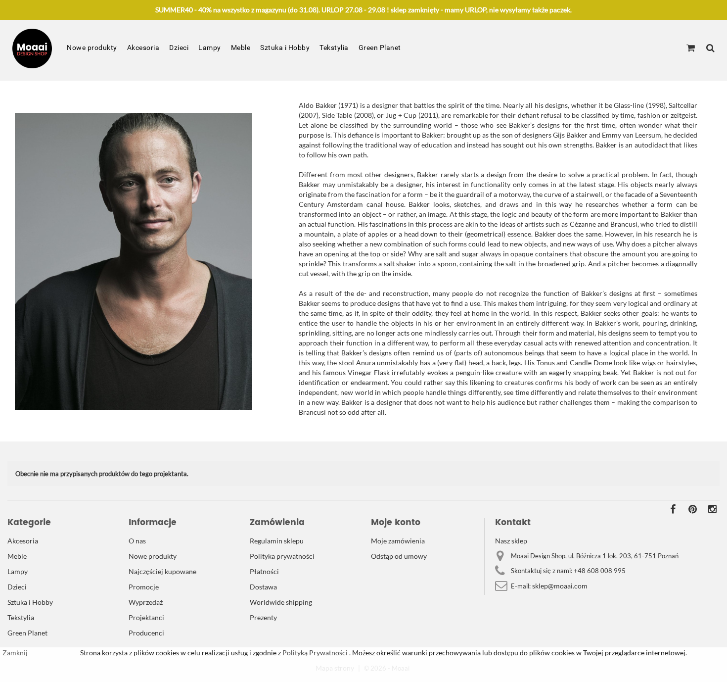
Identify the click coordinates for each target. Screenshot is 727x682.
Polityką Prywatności (314, 652)
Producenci (146, 633)
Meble (241, 47)
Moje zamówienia (398, 540)
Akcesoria (143, 47)
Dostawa (263, 587)
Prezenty (263, 617)
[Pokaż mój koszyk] (690, 48)
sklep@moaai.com (560, 586)
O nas (137, 540)
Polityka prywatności (282, 556)
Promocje (144, 587)
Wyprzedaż (146, 602)
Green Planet (380, 47)
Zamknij (15, 652)
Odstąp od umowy (399, 556)
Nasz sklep (511, 540)
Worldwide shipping (281, 602)
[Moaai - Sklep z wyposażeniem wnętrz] (32, 48)
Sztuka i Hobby (285, 47)
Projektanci (146, 617)
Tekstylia (334, 47)
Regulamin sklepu (277, 540)
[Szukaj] (710, 48)
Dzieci (178, 47)
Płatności (264, 571)
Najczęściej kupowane (162, 571)
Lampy (209, 47)
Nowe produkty (92, 47)
